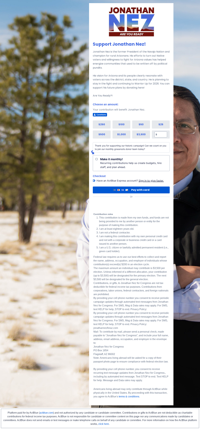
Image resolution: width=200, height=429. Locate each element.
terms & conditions (129, 396)
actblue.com (46, 412)
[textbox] (162, 134)
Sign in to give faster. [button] (151, 180)
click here (103, 424)
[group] (131, 129)
